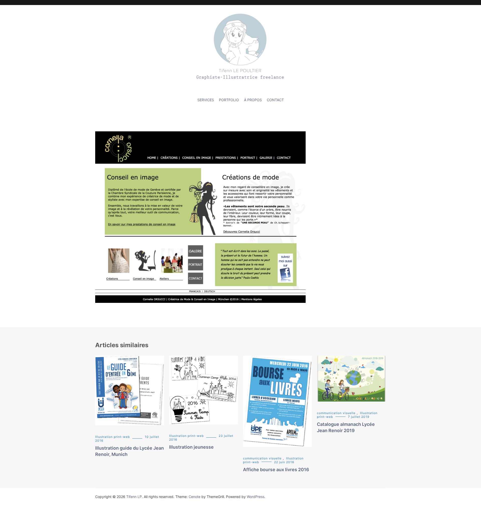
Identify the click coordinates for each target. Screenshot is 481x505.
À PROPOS (253, 100)
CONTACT (275, 100)
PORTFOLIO (229, 100)
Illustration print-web (112, 437)
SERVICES (205, 100)
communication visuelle (262, 458)
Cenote (194, 496)
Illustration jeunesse (191, 447)
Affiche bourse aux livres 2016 (276, 469)
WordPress (255, 496)
